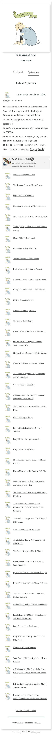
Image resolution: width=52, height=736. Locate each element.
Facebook (29, 722)
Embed (38, 722)
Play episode (37, 149)
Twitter (20, 722)
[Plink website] (29, 732)
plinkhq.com (35, 732)
